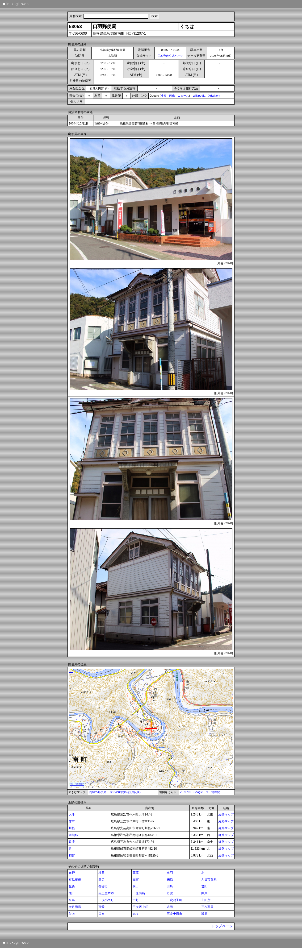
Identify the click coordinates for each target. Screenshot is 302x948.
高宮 (136, 879)
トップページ (222, 926)
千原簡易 (139, 893)
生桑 (72, 886)
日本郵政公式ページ (170, 56)
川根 (72, 828)
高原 (136, 872)
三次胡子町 (174, 900)
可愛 (101, 907)
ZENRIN (185, 792)
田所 (170, 886)
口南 (101, 913)
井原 (204, 893)
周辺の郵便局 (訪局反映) (125, 792)
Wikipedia (199, 95)
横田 (136, 886)
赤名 (101, 879)
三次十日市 (174, 913)
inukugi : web (16, 3)
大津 (72, 814)
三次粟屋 (207, 907)
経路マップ (226, 814)
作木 (72, 821)
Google (198, 792)
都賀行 (103, 886)
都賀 (72, 855)
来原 (170, 879)
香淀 (72, 842)
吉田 (170, 907)
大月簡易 (75, 907)
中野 (136, 900)
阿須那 (73, 835)
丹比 (170, 893)
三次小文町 (106, 900)
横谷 (101, 872)
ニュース (183, 95)
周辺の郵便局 (97, 792)
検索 (163, 95)
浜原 (204, 913)
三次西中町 (140, 907)
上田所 (205, 900)
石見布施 (75, 879)
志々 (136, 913)
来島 (72, 900)
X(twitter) (214, 95)
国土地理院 (213, 792)
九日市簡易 (209, 879)
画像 (172, 95)
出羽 (170, 872)
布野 (72, 872)
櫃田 (72, 893)
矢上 (72, 913)
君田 (204, 886)
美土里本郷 (106, 893)
